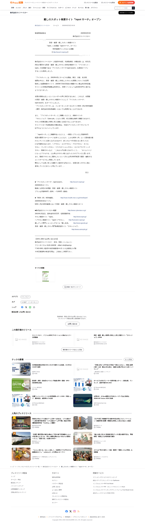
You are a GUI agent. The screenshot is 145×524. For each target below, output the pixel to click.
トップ (12, 466)
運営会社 (43, 517)
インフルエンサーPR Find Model (103, 483)
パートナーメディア (17, 486)
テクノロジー (25, 297)
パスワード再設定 (57, 483)
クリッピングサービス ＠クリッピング (105, 477)
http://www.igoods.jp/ (80, 223)
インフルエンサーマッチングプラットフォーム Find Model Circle (113, 490)
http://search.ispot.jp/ (77, 182)
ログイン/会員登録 (127, 2)
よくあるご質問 (57, 490)
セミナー (55, 502)
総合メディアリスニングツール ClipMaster (106, 480)
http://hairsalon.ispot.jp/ (77, 220)
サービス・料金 (16, 479)
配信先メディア (16, 483)
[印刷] (34, 307)
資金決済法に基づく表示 (97, 517)
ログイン (55, 480)
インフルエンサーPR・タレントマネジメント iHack (109, 486)
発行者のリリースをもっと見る (72, 349)
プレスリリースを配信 (91, 2)
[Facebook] (22, 307)
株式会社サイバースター (42, 25)
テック (74, 7)
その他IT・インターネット (29, 302)
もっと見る (128, 359)
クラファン (94, 7)
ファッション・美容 (39, 7)
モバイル (81, 7)
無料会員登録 (56, 477)
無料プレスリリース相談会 (60, 499)
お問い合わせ (72, 324)
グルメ (25, 7)
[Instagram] (74, 511)
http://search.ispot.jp (60, 52)
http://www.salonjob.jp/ (79, 229)
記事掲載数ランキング (18, 489)
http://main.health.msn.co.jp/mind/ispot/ (73, 198)
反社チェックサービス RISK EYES (103, 493)
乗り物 (87, 7)
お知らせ (55, 493)
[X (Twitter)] (26, 307)
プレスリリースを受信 (108, 2)
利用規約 (67, 517)
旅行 (30, 7)
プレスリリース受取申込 (59, 496)
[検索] (133, 8)
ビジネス (68, 7)
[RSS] (78, 511)
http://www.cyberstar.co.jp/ (77, 210)
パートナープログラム (55, 517)
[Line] (30, 307)
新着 (12, 7)
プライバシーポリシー (80, 517)
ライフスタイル (52, 7)
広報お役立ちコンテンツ (18, 492)
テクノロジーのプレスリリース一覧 (28, 466)
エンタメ (18, 7)
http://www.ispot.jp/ (79, 217)
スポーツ (61, 7)
